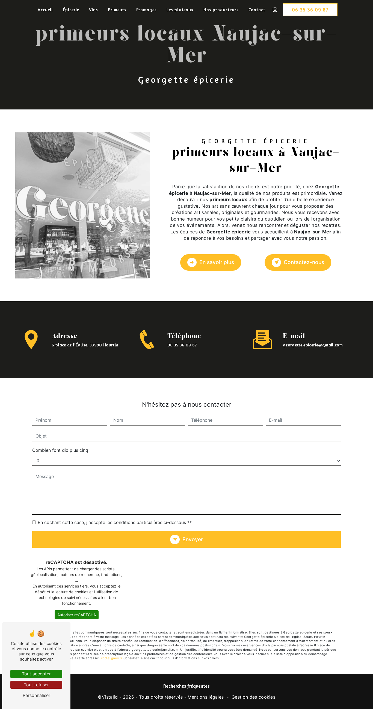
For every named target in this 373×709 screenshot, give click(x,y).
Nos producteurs (221, 9)
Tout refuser (36, 684)
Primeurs (117, 9)
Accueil (45, 9)
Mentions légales (206, 697)
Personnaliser (36, 695)
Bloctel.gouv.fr (111, 658)
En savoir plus (216, 262)
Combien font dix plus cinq (60, 450)
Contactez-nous (304, 262)
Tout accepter (36, 673)
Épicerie (71, 9)
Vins (93, 9)
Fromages (146, 9)
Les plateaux (180, 9)
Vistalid (110, 697)
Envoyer (192, 539)
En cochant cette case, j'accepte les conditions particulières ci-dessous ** (115, 522)
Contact (256, 9)
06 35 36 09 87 (310, 9)
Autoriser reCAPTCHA (76, 614)
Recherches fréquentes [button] (186, 686)
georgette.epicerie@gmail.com (313, 345)
